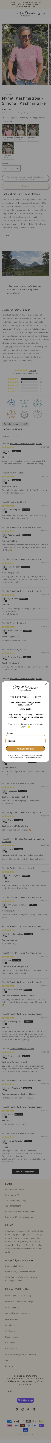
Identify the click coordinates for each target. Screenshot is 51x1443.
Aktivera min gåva (25, 748)
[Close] (46, 684)
